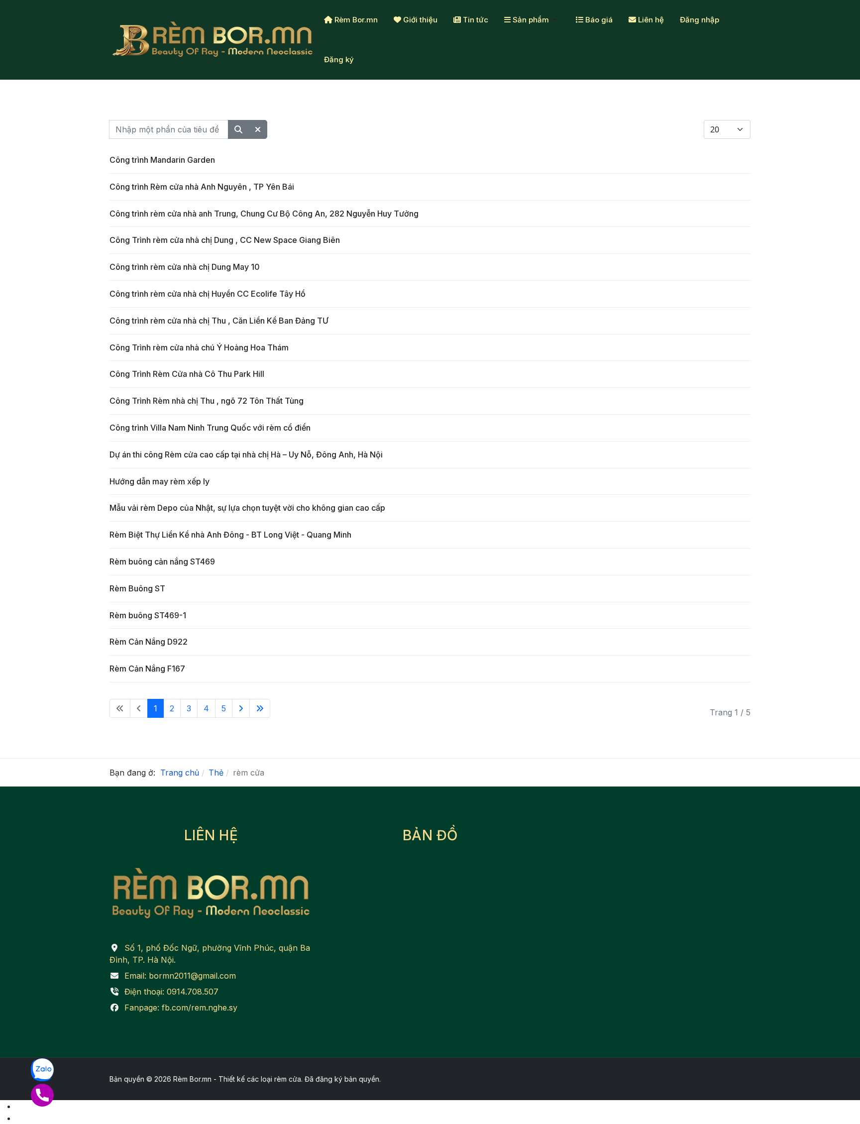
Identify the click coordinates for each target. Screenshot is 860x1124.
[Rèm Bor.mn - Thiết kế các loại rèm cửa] (212, 40)
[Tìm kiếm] (238, 129)
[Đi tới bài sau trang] (241, 708)
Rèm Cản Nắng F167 (147, 669)
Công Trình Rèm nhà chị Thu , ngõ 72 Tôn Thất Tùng (206, 401)
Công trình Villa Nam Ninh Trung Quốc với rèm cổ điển (210, 428)
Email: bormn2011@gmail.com (180, 976)
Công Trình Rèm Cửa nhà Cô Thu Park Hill (186, 374)
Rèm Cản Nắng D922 (148, 642)
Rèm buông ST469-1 (147, 615)
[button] (532, 20)
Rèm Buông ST (137, 588)
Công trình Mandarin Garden (162, 160)
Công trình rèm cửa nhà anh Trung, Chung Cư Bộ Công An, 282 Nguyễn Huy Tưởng (264, 214)
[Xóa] (257, 129)
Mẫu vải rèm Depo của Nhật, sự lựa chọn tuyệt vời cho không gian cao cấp (247, 508)
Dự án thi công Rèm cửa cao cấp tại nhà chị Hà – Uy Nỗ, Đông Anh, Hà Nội (246, 454)
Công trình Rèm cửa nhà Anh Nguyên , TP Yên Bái (201, 187)
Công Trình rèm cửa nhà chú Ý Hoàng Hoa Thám (199, 347)
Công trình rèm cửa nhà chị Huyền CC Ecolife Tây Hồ (207, 294)
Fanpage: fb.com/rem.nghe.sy (180, 1007)
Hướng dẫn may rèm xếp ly (159, 481)
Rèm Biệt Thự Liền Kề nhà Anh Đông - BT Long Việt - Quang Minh (230, 535)
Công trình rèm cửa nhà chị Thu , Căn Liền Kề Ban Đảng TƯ (218, 321)
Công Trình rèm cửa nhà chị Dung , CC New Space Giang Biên (224, 240)
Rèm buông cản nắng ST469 (162, 561)
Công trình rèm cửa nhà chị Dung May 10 (184, 267)
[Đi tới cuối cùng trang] (259, 708)
